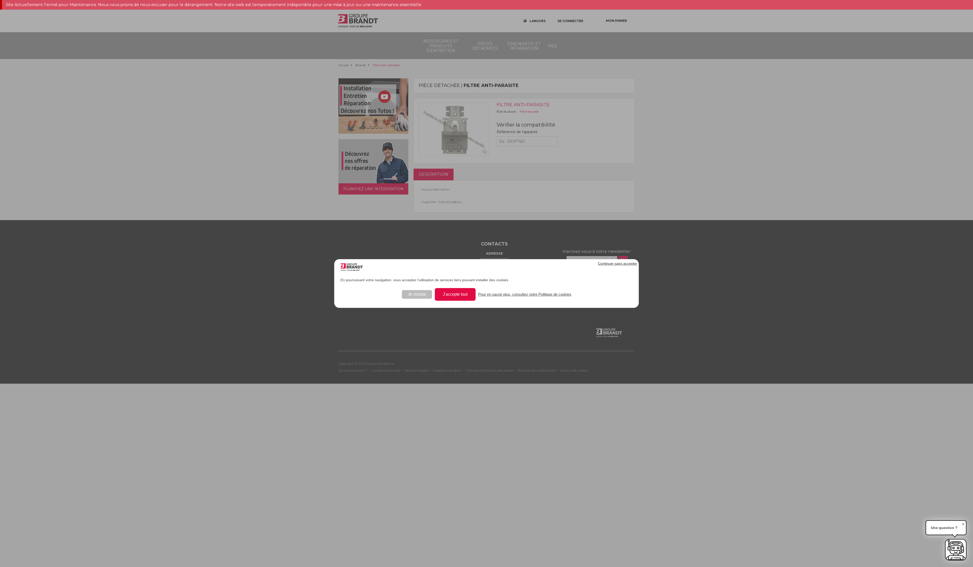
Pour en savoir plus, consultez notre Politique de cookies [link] (524, 294)
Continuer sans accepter (617, 263)
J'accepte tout (455, 294)
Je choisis (417, 294)
